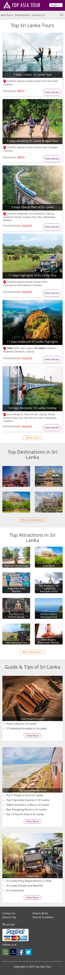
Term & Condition (43, 917)
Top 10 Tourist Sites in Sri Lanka (25, 814)
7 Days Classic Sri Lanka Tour (32, 74)
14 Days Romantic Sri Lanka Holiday (32, 408)
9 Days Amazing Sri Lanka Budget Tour (32, 141)
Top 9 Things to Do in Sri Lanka (24, 795)
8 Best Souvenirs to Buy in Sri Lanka (27, 804)
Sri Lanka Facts (15, 890)
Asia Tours (7, 15)
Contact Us (38, 15)
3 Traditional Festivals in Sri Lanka (26, 728)
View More (32, 735)
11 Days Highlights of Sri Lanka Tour (33, 275)
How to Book (40, 913)
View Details (52, 92)
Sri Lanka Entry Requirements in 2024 (28, 881)
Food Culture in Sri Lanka (21, 723)
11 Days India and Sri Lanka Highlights (32, 342)
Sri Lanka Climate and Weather (24, 885)
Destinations (22, 15)
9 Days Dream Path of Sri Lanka (33, 207)
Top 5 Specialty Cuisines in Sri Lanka (27, 800)
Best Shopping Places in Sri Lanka (26, 809)
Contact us (8, 913)
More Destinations (32, 520)
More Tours (32, 437)
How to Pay (9, 917)
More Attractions (32, 652)
